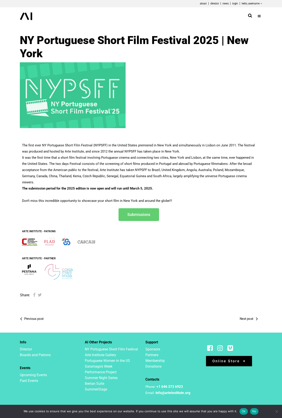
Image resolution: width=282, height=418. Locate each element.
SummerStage (96, 389)
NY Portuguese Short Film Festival (111, 349)
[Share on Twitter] (40, 295)
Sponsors (152, 349)
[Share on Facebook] (34, 295)
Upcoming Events (33, 375)
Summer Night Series (101, 378)
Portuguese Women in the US (107, 361)
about (203, 3)
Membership (155, 361)
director (214, 3)
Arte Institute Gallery (100, 355)
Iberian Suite (94, 383)
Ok (244, 411)
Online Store (226, 361)
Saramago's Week (98, 366)
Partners (151, 355)
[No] (276, 411)
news (225, 3)
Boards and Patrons (35, 355)
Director (26, 349)
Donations (153, 366)
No (254, 411)
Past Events (29, 381)
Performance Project (101, 372)
